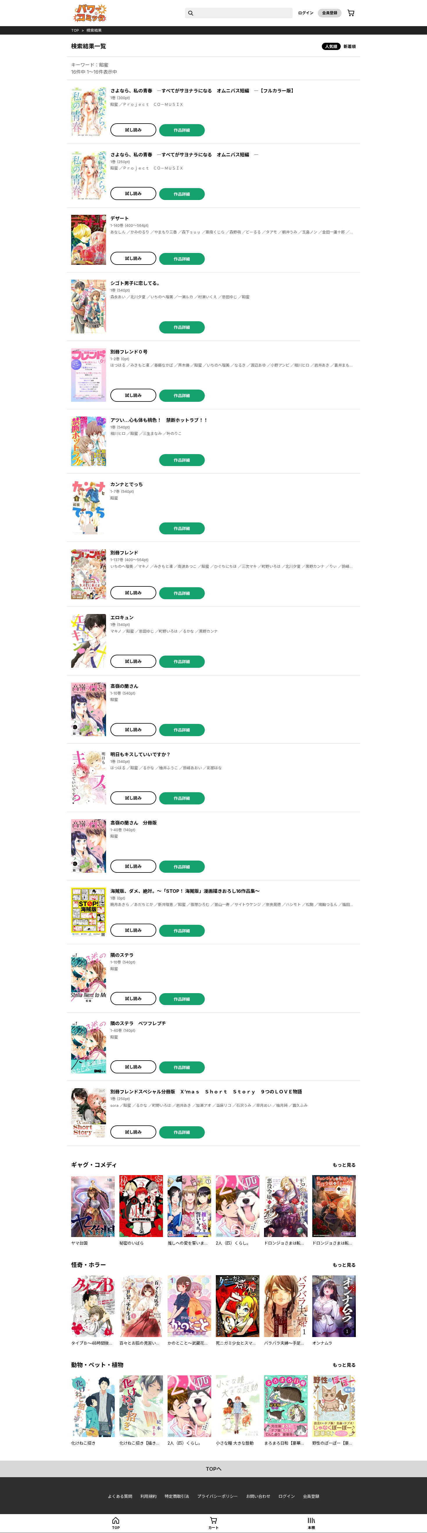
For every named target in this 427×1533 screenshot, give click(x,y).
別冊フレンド (124, 553)
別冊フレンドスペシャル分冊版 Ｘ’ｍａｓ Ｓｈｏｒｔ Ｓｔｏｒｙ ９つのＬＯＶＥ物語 (206, 1092)
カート (213, 1527)
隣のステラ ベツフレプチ (138, 1023)
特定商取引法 (177, 1496)
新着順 (350, 46)
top (75, 30)
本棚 (311, 1527)
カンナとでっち (126, 484)
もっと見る (344, 1165)
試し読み (133, 129)
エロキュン (122, 617)
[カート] (350, 13)
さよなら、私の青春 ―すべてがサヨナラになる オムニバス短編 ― (184, 155)
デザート (119, 218)
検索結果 (94, 30)
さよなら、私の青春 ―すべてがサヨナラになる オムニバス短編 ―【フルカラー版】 (203, 91)
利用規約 (148, 1496)
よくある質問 (120, 1496)
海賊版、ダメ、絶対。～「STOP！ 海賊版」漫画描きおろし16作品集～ (185, 891)
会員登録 (329, 12)
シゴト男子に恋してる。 (136, 283)
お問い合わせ (258, 1496)
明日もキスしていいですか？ (140, 754)
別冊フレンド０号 (129, 352)
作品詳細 (182, 130)
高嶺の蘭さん (124, 686)
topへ (214, 1469)
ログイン (305, 12)
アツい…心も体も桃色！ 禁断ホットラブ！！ (159, 420)
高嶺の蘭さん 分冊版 (133, 823)
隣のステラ (122, 955)
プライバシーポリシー (217, 1496)
